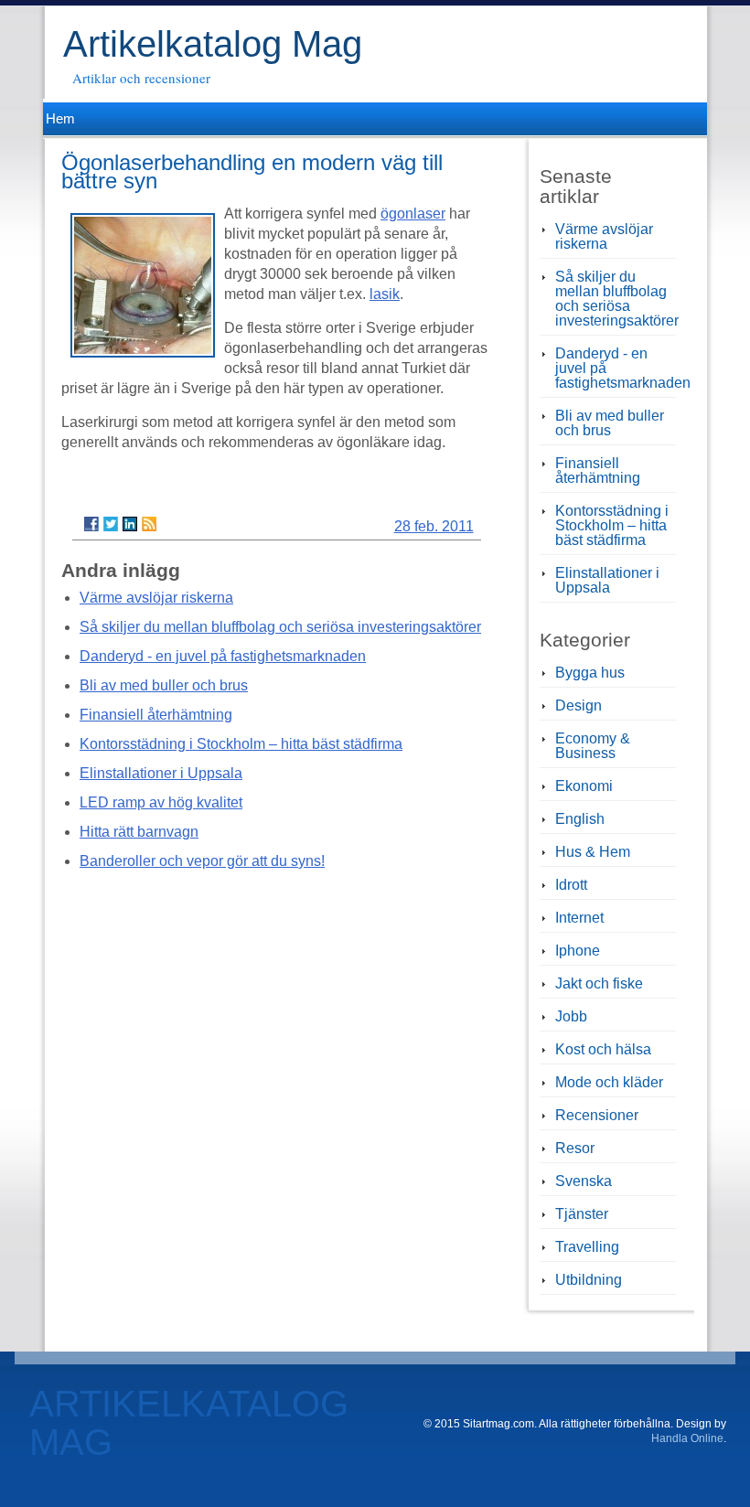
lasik (385, 294)
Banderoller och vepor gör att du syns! (202, 861)
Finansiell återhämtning (156, 714)
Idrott (571, 884)
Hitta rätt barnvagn (139, 831)
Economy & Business (592, 746)
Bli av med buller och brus (164, 685)
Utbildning (588, 1280)
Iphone (577, 950)
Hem (59, 118)
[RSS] (149, 524)
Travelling (587, 1247)
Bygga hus (590, 672)
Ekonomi (584, 786)
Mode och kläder (609, 1082)
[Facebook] (91, 524)
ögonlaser (412, 213)
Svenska (583, 1181)
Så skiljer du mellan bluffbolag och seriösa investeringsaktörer (280, 627)
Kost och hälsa (603, 1049)
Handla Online (687, 1438)
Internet (579, 917)
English (580, 819)
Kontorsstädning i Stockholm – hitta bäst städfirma (241, 744)
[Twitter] (110, 524)
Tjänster (581, 1214)
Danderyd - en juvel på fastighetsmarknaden (223, 656)
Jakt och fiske (599, 983)
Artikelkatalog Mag (212, 44)
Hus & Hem (592, 852)
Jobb (571, 1016)
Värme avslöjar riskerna (156, 597)
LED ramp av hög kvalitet (161, 802)
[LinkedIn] (130, 524)
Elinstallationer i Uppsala (161, 773)
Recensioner (596, 1115)
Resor (575, 1148)
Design (578, 705)
